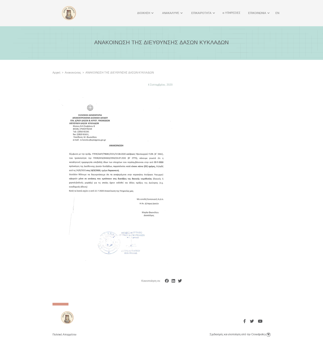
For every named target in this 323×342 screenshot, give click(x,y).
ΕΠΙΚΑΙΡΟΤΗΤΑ (201, 13)
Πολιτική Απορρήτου (64, 334)
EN (277, 13)
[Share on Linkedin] (173, 281)
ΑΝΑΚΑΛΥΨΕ (171, 13)
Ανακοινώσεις (73, 72)
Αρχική (56, 72)
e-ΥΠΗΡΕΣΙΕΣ (231, 12)
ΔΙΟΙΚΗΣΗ (144, 13)
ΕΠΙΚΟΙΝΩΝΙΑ (257, 13)
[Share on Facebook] (167, 281)
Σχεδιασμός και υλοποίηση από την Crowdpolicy (238, 334)
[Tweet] (180, 281)
